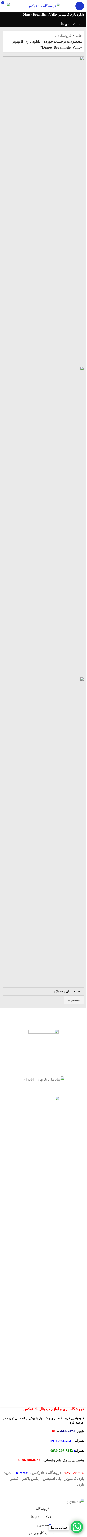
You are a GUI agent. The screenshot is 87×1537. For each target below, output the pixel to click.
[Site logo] (43, 6)
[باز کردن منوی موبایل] (79, 6)
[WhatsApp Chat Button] (77, 1527)
